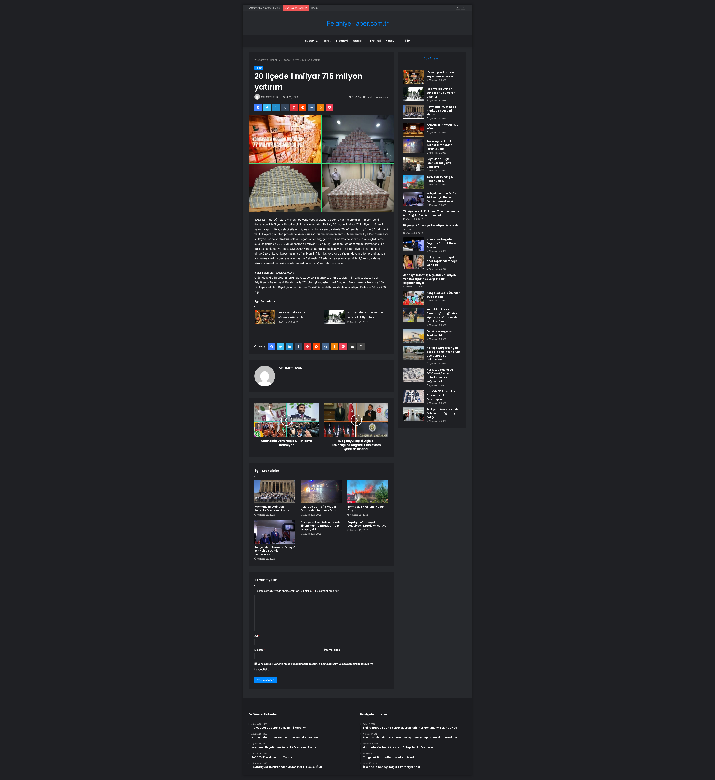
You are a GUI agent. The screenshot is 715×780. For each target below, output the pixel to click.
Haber (327, 40)
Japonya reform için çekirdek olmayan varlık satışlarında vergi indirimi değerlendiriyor (429, 279)
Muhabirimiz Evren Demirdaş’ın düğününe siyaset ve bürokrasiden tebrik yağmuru (443, 315)
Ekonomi (342, 40)
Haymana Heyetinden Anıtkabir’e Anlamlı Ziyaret (338, 7)
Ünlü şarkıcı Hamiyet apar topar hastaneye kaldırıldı (442, 261)
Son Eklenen (432, 58)
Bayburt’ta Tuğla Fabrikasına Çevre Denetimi (439, 163)
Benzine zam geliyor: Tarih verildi (441, 333)
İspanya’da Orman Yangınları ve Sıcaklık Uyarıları (441, 93)
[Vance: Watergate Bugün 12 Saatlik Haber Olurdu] (413, 244)
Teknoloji (374, 40)
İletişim (405, 40)
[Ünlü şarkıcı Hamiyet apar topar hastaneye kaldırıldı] (413, 262)
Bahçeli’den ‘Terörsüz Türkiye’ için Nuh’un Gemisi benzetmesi (274, 550)
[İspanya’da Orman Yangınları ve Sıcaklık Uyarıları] (334, 317)
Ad (257, 635)
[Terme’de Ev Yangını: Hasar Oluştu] (367, 491)
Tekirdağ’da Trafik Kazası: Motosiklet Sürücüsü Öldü (318, 508)
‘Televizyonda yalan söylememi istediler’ (440, 74)
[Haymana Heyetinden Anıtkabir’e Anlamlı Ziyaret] (274, 491)
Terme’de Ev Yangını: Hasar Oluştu (365, 508)
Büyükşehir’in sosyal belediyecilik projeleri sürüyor (367, 524)
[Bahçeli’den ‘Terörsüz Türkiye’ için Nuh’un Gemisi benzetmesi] (274, 532)
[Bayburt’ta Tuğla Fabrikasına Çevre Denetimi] (413, 164)
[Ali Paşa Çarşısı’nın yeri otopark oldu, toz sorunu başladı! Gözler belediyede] (413, 353)
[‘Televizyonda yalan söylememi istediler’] (265, 317)
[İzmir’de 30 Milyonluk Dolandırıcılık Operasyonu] (413, 396)
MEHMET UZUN (269, 97)
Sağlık (357, 40)
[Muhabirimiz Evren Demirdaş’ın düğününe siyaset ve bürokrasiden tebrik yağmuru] (413, 315)
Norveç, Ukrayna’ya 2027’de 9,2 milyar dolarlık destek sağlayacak (440, 375)
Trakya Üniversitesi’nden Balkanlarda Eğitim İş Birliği (443, 413)
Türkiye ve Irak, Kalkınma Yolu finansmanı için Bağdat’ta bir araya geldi (321, 525)
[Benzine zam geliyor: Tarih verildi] (413, 336)
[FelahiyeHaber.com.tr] (357, 23)
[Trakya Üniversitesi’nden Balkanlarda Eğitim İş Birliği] (413, 414)
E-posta (260, 649)
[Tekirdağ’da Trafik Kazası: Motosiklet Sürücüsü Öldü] (321, 491)
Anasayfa (311, 40)
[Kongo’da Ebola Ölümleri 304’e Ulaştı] (413, 298)
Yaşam (390, 40)
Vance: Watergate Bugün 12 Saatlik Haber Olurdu (442, 243)
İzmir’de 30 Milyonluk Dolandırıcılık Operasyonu (441, 395)
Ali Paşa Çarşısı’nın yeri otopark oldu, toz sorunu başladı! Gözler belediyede (444, 353)
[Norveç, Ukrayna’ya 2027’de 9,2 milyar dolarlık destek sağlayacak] (413, 375)
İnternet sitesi (332, 649)
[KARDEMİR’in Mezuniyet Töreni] (413, 130)
